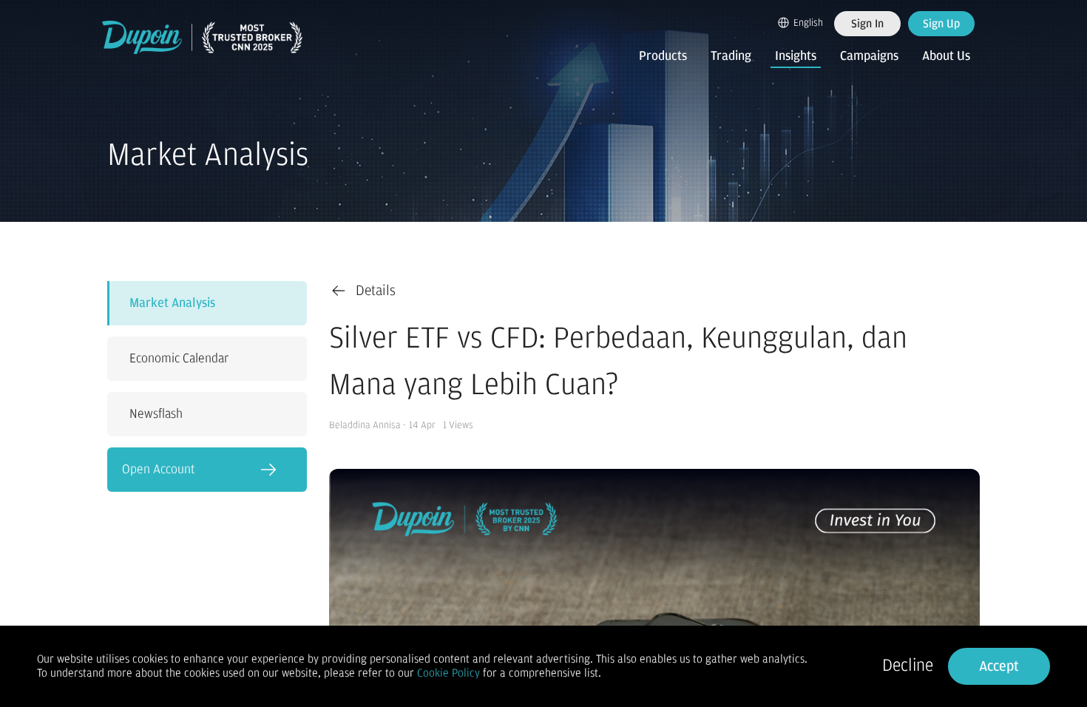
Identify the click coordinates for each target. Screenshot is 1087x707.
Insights (795, 56)
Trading (731, 56)
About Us (946, 56)
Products (663, 56)
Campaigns (869, 56)
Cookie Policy (448, 673)
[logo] (202, 37)
